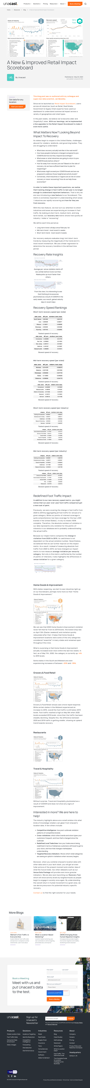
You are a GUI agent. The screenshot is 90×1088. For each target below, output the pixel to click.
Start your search (17, 107)
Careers (72, 1037)
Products (11, 1031)
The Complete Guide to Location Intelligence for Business (60, 1060)
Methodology (58, 1040)
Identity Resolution (29, 1037)
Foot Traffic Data (12, 1037)
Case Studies (58, 1037)
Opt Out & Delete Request (76, 1080)
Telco (40, 1046)
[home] (11, 3)
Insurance (41, 1043)
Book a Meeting (75, 4)
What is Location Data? (59, 1050)
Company (72, 1034)
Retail (40, 1034)
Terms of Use (66, 1080)
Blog (55, 1034)
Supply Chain (42, 1040)
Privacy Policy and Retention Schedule (75, 1047)
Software (41, 1055)
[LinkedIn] (15, 1076)
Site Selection (27, 1048)
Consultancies (43, 1049)
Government (42, 1052)
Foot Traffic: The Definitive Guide (59, 1054)
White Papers (58, 1046)
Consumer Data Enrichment (12, 1041)
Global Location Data (13, 1034)
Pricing (45, 4)
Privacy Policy (79, 1022)
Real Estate (41, 1037)
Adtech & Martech (44, 1058)
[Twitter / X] (8, 1076)
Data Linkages (11, 1045)
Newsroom (57, 1043)
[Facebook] (11, 1076)
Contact (72, 1043)
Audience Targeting (29, 1034)
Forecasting (26, 1045)
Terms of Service (52, 1024)
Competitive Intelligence (26, 1041)
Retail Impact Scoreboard (65, 104)
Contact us (37, 893)
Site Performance (28, 1051)
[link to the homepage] (13, 1017)
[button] (27, 3)
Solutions (27, 1031)
